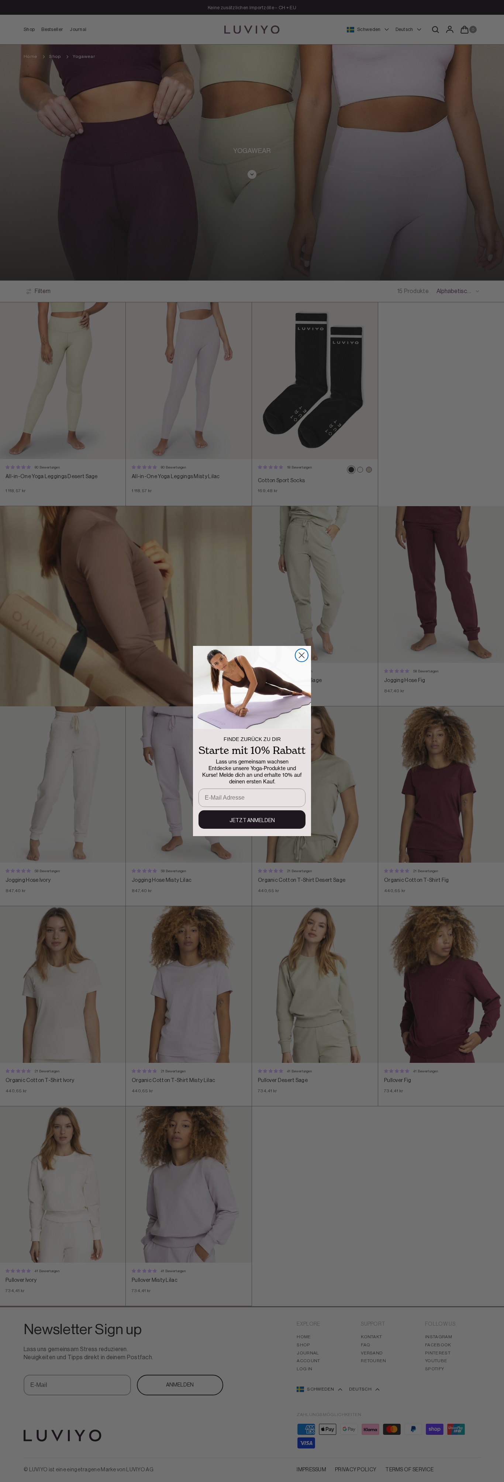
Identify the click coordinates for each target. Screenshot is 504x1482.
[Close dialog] (301, 655)
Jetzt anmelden (252, 820)
